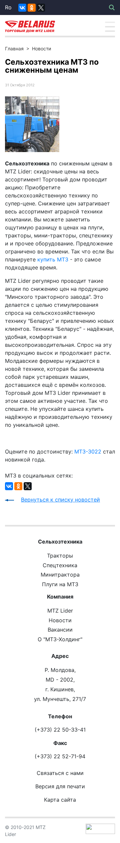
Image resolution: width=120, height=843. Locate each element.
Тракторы (60, 555)
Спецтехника (60, 565)
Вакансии (60, 629)
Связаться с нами (60, 773)
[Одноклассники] (32, 8)
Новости (41, 48)
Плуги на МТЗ (60, 584)
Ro (8, 7)
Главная (14, 48)
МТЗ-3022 (87, 451)
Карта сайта (60, 799)
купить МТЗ (52, 259)
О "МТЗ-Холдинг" (60, 639)
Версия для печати (60, 786)
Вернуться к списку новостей (60, 499)
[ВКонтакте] (22, 8)
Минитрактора (60, 574)
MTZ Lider (60, 610)
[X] (41, 8)
